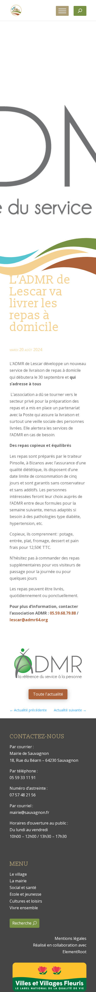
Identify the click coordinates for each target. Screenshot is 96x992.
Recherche (22, 923)
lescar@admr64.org (29, 619)
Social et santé (23, 887)
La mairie (18, 881)
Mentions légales (70, 938)
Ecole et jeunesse (25, 894)
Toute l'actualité (48, 694)
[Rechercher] (80, 11)
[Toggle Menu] (62, 10)
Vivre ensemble (24, 907)
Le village (18, 874)
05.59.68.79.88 (63, 613)
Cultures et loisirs (26, 901)
